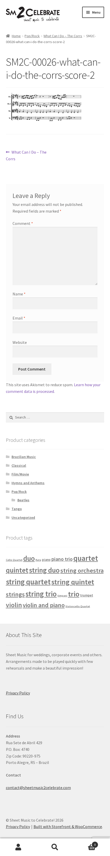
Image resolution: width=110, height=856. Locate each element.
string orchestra (82, 570)
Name (19, 293)
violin (14, 605)
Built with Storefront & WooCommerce (68, 826)
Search (55, 847)
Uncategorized (23, 517)
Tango (17, 508)
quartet (85, 558)
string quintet (72, 581)
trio (73, 594)
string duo (44, 570)
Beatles (23, 500)
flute (38, 560)
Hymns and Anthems (28, 483)
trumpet (86, 595)
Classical (19, 465)
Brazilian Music (24, 456)
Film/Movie (20, 474)
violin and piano (44, 605)
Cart (84, 843)
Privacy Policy (18, 692)
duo (29, 558)
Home (16, 36)
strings (15, 594)
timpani (62, 595)
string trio (41, 594)
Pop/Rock (32, 36)
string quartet (28, 581)
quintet (17, 570)
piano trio (62, 559)
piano (46, 560)
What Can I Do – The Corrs (62, 36)
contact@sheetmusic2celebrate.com (38, 787)
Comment (23, 223)
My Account (18, 847)
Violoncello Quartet (77, 606)
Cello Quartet (14, 560)
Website (20, 342)
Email (19, 318)
